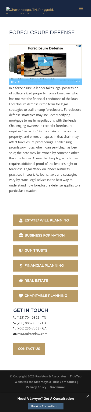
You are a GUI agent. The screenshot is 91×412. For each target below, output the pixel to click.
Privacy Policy (36, 387)
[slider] (45, 81)
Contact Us (29, 349)
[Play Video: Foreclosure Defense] (45, 61)
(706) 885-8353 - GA (31, 323)
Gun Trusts (35, 250)
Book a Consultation (45, 406)
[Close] (87, 396)
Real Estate (36, 281)
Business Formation (44, 235)
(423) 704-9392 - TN (31, 317)
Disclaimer (57, 387)
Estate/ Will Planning (46, 220)
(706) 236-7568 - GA (31, 328)
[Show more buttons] (78, 81)
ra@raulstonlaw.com (32, 334)
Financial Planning (44, 265)
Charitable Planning (45, 296)
